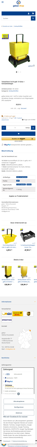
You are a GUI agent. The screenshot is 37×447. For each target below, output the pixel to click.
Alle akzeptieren (19, 401)
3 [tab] (20, 72)
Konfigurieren (19, 407)
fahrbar (29, 184)
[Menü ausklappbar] (3, 1)
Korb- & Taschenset (22, 177)
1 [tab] (16, 72)
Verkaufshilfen (13, 91)
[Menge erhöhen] (33, 128)
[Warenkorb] (33, 13)
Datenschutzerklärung (19, 441)
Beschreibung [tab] (7, 151)
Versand (23, 108)
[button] (28, 13)
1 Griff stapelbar (21, 184)
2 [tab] (18, 72)
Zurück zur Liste (7, 26)
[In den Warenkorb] (3, 32)
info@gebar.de (10, 349)
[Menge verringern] (4, 128)
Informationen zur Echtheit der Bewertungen (18, 446)
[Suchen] (33, 18)
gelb (18, 180)
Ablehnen (19, 413)
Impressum (6, 441)
